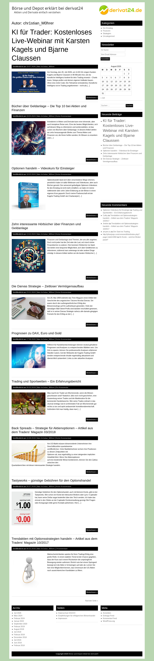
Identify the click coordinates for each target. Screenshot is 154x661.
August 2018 (19, 629)
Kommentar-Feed (110, 618)
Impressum (62, 618)
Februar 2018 (19, 635)
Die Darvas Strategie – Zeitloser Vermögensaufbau (48, 286)
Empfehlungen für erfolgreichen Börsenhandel (76, 616)
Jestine (106, 223)
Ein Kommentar (62, 387)
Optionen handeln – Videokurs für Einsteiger (43, 168)
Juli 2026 (17, 613)
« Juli (103, 98)
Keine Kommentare (63, 116)
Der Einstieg (108, 28)
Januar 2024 (19, 621)
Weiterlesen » (92, 98)
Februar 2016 (19, 645)
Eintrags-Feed (108, 616)
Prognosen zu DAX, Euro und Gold (36, 333)
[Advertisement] (121, 183)
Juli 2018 (17, 632)
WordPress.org (109, 621)
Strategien (107, 33)
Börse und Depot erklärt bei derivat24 (83, 654)
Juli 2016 (17, 640)
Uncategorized (109, 36)
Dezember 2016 (20, 637)
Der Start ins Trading (121, 232)
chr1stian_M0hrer (47, 67)
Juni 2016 (18, 643)
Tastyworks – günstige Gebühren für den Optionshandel (51, 480)
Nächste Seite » (91, 601)
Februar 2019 (19, 626)
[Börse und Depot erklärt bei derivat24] (77, 15)
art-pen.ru (106, 232)
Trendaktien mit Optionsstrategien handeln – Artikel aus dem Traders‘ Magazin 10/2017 (120, 218)
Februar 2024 (19, 618)
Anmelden (107, 613)
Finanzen (106, 31)
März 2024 (18, 616)
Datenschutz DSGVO (66, 613)
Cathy (105, 215)
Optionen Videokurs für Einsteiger (116, 210)
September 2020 (20, 624)
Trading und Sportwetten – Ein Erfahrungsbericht (46, 381)
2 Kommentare (62, 549)
